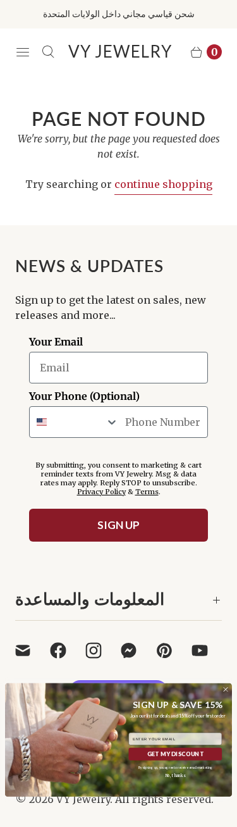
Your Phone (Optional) (84, 396)
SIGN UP (118, 525)
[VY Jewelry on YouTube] (207, 650)
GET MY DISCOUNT (175, 753)
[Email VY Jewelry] (30, 650)
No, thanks (175, 775)
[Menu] (22, 52)
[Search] (48, 52)
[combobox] (74, 422)
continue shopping (163, 184)
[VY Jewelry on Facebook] (65, 650)
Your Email (56, 341)
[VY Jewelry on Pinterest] (171, 650)
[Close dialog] (226, 690)
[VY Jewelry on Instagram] (101, 650)
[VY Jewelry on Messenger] (136, 650)
